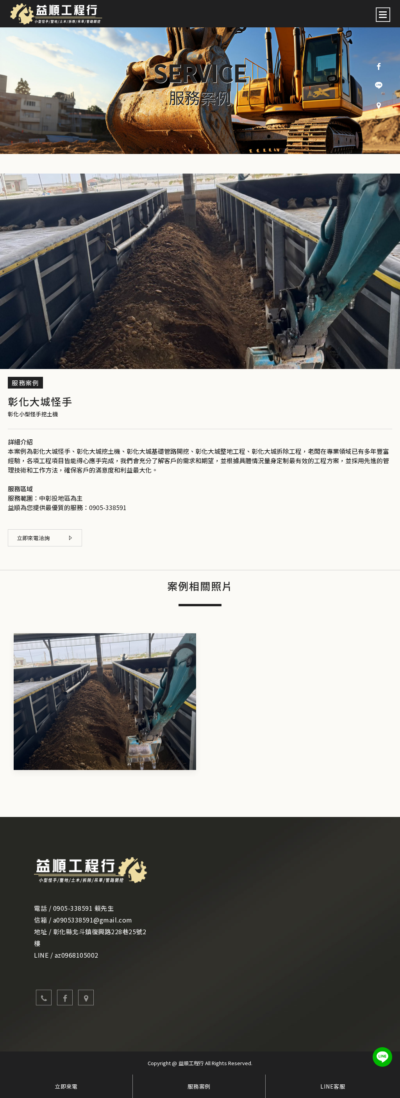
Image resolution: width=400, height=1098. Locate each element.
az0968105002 (76, 955)
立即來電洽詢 (33, 538)
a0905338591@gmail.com (92, 919)
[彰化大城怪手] (105, 701)
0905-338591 (108, 507)
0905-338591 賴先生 (83, 908)
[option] (200, 90)
